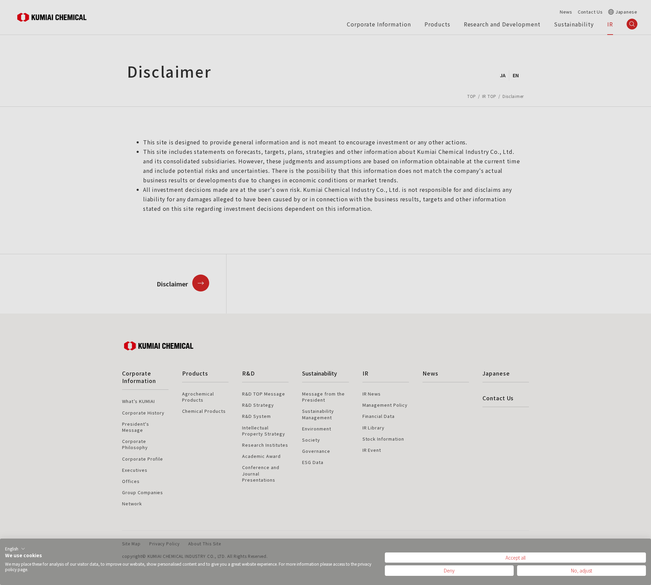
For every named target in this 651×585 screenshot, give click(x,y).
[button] (15, 548)
